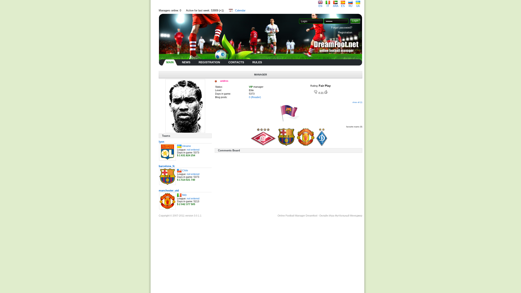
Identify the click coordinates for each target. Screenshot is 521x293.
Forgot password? (341, 27)
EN (320, 6)
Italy (184, 195)
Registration (345, 32)
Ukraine (186, 146)
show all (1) (357, 102)
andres (224, 81)
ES (343, 6)
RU (350, 6)
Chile (185, 170)
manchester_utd (169, 190)
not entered (193, 149)
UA (358, 6)
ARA (335, 6)
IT (328, 6)
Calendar (240, 10)
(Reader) (256, 97)
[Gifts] (288, 123)
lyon (161, 141)
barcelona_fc (167, 166)
